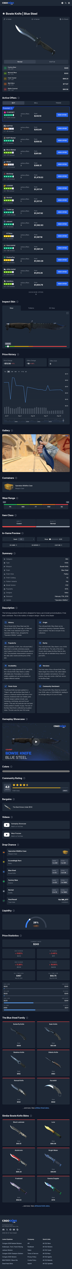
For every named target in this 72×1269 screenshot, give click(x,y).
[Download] (5, 469)
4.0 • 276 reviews (9, 286)
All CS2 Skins (47, 1243)
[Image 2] (33, 470)
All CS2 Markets (47, 1260)
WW (48, 507)
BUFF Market (10, 138)
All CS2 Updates (48, 1263)
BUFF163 (9, 126)
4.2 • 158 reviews (9, 191)
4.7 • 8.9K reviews (9, 117)
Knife (66, 563)
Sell (36, 103)
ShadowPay (10, 257)
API (29, 1243)
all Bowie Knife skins (42, 1206)
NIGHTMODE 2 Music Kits (10, 1260)
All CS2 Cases (47, 1250)
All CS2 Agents (47, 1257)
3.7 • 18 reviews (8, 238)
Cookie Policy (32, 1260)
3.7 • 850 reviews (9, 262)
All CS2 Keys (46, 1253)
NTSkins (9, 233)
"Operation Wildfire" (61, 600)
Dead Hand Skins (7, 1263)
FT (36, 507)
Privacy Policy (32, 1257)
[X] (7, 1230)
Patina (66, 574)
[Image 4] (39, 470)
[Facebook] (11, 1230)
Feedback (31, 1247)
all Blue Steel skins (42, 1108)
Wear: (46, 539)
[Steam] (18, 1230)
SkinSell (9, 197)
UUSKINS (9, 186)
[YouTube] (14, 1230)
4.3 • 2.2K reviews (9, 179)
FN (10, 507)
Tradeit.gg (10, 209)
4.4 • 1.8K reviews (9, 250)
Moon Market (11, 150)
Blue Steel (64, 570)
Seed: (15, 539)
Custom (57, 545)
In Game (8, 19)
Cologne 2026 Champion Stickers (12, 1253)
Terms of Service (33, 1253)
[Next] (33, 539)
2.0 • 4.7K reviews (9, 167)
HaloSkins (9, 281)
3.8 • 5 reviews (8, 203)
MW (23, 507)
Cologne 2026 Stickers (9, 1257)
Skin (66, 559)
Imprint (30, 1263)
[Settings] (62, 3)
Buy (13, 103)
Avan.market (10, 245)
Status (29, 1250)
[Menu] (69, 3)
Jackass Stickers (7, 1250)
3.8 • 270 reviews (9, 155)
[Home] (8, 2)
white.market (11, 269)
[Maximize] (67, 313)
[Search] (65, 3)
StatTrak (52, 62)
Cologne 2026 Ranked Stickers (12, 1243)
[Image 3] (36, 470)
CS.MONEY (11, 112)
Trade (58, 103)
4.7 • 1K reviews (9, 143)
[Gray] (36, 771)
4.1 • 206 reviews (9, 274)
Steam (8, 162)
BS (62, 507)
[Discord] (4, 1230)
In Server (37, 19)
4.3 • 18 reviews (8, 227)
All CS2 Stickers (47, 1247)
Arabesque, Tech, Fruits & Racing (12, 1247)
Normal (20, 62)
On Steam (65, 19)
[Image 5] (42, 470)
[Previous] (4, 539)
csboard (9, 221)
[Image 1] (30, 470)
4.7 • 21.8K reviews (9, 215)
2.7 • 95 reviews (9, 131)
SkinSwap (9, 174)
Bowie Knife (64, 566)
